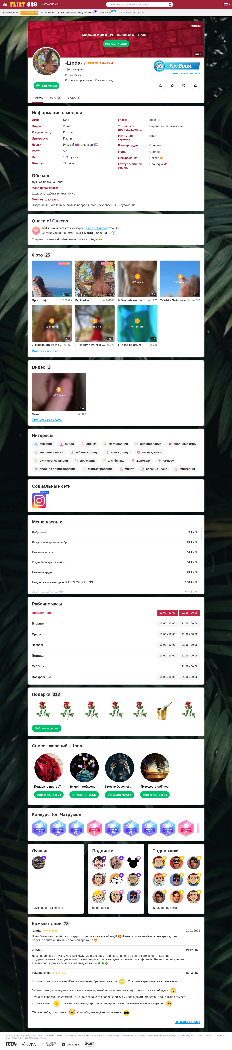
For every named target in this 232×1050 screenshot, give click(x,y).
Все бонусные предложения (76, 12)
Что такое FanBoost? (186, 73)
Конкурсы (105, 12)
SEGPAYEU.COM (103, 1035)
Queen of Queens (95, 228)
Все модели (10, 12)
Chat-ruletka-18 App (131, 12)
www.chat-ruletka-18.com (50, 1035)
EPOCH (89, 1035)
